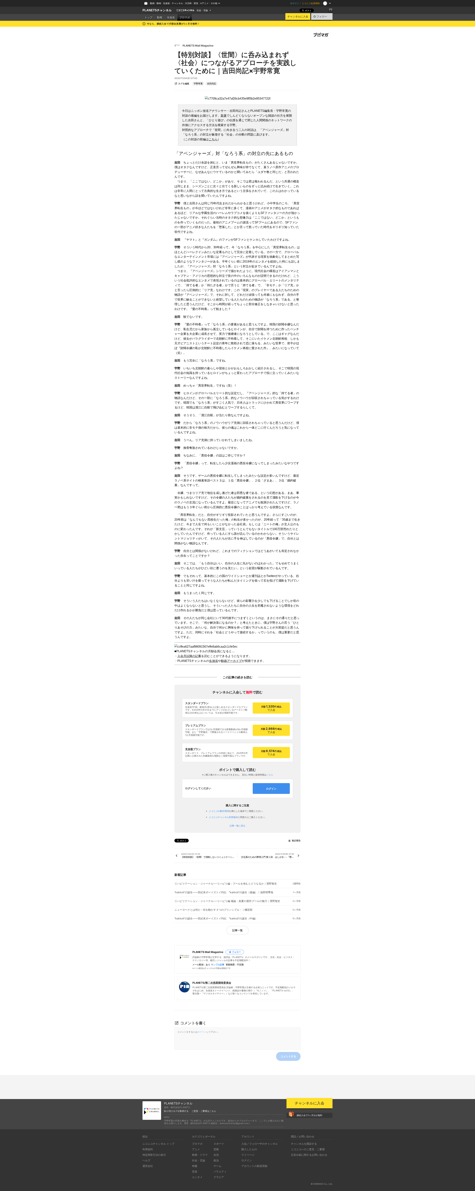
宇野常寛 (198, 84)
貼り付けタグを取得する (176, 1111)
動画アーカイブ (231, 660)
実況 (196, 3)
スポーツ (219, 1143)
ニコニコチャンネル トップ (158, 1143)
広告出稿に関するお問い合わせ (309, 1154)
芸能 (216, 1149)
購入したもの (249, 1149)
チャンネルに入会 (297, 16)
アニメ (196, 1149)
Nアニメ (204, 3)
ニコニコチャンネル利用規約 (223, 817)
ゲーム (217, 1165)
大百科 (188, 3)
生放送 (166, 3)
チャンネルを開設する (304, 1143)
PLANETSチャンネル (157, 10)
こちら (213, 139)
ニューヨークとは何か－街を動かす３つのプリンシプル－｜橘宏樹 (213, 909)
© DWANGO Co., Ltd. (321, 1183)
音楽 (194, 1171)
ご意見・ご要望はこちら (203, 1111)
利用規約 (147, 1149)
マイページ (247, 1154)
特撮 (194, 1165)
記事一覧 (237, 930)
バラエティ (220, 1171)
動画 (152, 3)
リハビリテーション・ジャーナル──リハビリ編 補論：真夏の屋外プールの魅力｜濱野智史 (227, 901)
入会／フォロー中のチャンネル (259, 1143)
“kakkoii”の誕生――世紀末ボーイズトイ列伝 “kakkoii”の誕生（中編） (216, 918)
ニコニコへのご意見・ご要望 (308, 1149)
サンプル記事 (217, 965)
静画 (159, 3)
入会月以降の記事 (189, 656)
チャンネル (177, 3)
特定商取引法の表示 (154, 1154)
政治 (216, 1160)
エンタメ (197, 1177)
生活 (216, 1154)
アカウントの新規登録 (254, 1165)
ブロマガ (184, 17)
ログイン (294, 3)
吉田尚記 (211, 84)
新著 (224, 115)
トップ (148, 17)
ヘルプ (146, 1160)
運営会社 (147, 1165)
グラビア (219, 1177)
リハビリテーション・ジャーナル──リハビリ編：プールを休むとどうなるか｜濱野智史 (225, 883)
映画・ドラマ (200, 1154)
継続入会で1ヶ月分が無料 (309, 1115)
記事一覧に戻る (237, 826)
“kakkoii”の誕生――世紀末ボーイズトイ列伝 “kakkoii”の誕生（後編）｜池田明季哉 (223, 892)
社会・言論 (202, 10)
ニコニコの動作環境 (219, 811)
